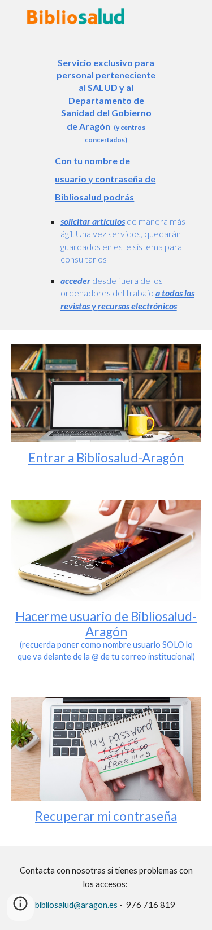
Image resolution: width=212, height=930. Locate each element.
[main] (106, 181)
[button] (20, 907)
